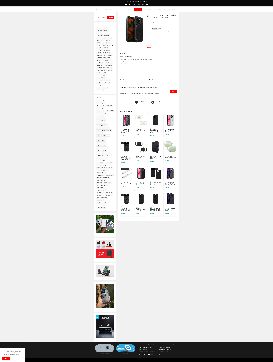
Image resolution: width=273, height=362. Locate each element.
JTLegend (107, 50)
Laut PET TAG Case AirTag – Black (140, 157)
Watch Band (101, 207)
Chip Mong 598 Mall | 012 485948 (146, 354)
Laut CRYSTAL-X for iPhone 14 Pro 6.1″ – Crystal (170, 130)
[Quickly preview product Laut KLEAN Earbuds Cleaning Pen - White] (132, 169)
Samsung (100, 62)
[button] (148, 16)
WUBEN (99, 85)
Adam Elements (102, 28)
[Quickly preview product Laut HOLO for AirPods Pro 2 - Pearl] (176, 142)
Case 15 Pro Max (102, 148)
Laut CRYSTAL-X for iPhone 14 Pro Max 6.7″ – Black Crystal (155, 209)
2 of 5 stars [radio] (121, 63)
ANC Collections (102, 125)
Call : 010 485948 (143, 1)
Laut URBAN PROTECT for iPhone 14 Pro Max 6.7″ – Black (155, 131)
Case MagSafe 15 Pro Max (104, 155)
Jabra (105, 47)
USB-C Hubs (100, 205)
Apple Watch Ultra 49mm (104, 130)
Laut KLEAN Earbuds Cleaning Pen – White (126, 183)
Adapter (110, 110)
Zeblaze (100, 90)
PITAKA (109, 55)
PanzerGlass (101, 55)
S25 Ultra (100, 195)
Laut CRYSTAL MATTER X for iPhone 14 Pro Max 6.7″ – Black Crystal (126, 158)
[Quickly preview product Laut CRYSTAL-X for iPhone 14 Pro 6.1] (176, 116)
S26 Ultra (109, 195)
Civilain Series (101, 160)
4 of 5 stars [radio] (124, 63)
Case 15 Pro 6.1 (101, 145)
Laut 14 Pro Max (162, 31)
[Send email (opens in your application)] (139, 5)
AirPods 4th (101, 118)
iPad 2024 (109, 162)
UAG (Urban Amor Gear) (104, 67)
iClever (110, 45)
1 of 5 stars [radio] (120, 63)
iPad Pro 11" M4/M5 (102, 170)
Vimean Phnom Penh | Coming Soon (147, 351)
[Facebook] (126, 5)
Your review (123, 65)
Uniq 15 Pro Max (101, 202)
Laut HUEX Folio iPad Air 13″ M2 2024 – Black (155, 157)
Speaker (100, 200)
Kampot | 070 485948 (164, 351)
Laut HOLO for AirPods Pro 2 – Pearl (170, 157)
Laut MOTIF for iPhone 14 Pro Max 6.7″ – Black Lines (126, 209)
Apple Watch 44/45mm (103, 128)
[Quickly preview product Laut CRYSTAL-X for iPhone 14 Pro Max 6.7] (161, 194)
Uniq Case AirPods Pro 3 (103, 80)
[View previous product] (174, 15)
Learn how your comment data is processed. (149, 93)
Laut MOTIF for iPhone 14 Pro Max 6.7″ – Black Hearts (140, 209)
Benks (106, 35)
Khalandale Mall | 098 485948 (145, 353)
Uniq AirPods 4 (101, 77)
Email (151, 79)
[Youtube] (134, 5)
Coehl (108, 37)
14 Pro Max (156, 31)
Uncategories (101, 70)
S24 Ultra (109, 192)
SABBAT (107, 60)
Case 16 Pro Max (101, 150)
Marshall (106, 52)
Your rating (123, 61)
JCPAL (99, 50)
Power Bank (101, 187)
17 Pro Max (101, 110)
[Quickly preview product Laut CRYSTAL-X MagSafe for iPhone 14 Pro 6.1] (132, 116)
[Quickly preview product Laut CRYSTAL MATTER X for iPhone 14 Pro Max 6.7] (132, 142)
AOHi (106, 30)
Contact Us (167, 360)
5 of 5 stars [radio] (125, 63)
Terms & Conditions (175, 360)
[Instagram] (130, 5)
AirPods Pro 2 (101, 120)
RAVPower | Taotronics (103, 57)
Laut (157, 29)
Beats (99, 35)
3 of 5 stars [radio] (123, 63)
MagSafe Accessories (103, 177)
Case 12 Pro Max (101, 143)
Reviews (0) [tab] (148, 47)
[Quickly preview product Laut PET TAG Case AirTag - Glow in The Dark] (146, 116)
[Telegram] (147, 5)
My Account (128, 1)
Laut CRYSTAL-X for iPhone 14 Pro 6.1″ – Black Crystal (141, 183)
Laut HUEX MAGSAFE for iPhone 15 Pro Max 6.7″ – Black (170, 209)
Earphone (100, 162)
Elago (107, 40)
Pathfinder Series (102, 185)
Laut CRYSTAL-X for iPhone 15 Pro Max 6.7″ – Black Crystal (170, 183)
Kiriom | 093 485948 (143, 349)
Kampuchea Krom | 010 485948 (145, 347)
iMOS (99, 47)
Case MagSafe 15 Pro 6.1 (103, 152)
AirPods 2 (100, 115)
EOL (108, 42)
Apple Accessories (102, 32)
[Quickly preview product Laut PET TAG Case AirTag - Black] (146, 142)
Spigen (100, 65)
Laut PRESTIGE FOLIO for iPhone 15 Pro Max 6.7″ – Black (155, 183)
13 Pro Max (100, 100)
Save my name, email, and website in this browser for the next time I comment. (139, 87)
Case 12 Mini (101, 140)
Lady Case (109, 175)
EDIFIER (99, 40)
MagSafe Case (170, 31)
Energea (100, 42)
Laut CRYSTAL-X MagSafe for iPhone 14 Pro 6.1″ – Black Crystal (126, 131)
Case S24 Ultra (101, 157)
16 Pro (109, 105)
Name (122, 79)
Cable (99, 133)
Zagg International (102, 87)
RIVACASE (100, 60)
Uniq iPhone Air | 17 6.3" (103, 82)
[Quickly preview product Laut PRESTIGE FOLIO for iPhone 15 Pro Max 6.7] (161, 169)
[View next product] (176, 15)
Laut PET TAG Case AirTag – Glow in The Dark (141, 130)
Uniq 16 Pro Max (101, 72)
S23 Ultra (100, 192)
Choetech (100, 37)
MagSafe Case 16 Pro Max (104, 182)
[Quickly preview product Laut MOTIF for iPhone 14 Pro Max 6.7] (132, 194)
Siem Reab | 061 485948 (165, 347)
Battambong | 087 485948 (165, 349)
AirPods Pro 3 (101, 123)
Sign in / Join (171, 9)
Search (97, 15)
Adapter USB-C (101, 113)
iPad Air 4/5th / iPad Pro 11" (104, 167)
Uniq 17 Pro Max (101, 75)
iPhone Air (100, 175)
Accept (6, 358)
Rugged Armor (101, 190)
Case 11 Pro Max (101, 138)
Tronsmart (109, 65)
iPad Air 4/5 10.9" (101, 165)
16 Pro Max (101, 108)
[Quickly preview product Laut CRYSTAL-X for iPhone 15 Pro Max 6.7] (176, 169)
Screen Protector (102, 197)
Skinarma (109, 62)
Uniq (110, 70)
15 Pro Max (101, 105)
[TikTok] (143, 5)
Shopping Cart (135, 1)
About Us (162, 360)
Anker (99, 30)
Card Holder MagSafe (103, 135)
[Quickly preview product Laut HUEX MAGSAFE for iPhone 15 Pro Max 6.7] (176, 194)
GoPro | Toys (101, 45)
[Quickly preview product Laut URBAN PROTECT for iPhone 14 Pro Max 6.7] (161, 116)
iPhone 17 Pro (101, 172)
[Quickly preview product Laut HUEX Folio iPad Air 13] (161, 142)
